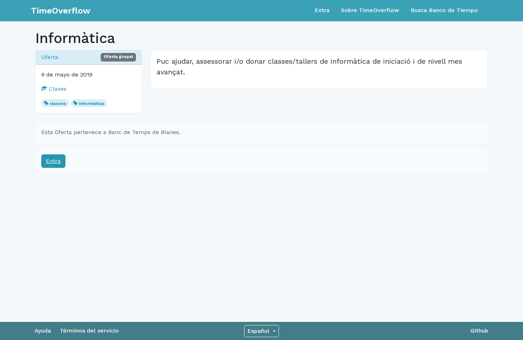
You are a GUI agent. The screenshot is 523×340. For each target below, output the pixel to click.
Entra (322, 10)
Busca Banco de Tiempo (444, 10)
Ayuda (43, 330)
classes (57, 103)
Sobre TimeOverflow (370, 10)
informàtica (91, 103)
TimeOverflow (60, 11)
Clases (57, 88)
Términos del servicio (89, 330)
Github (479, 330)
